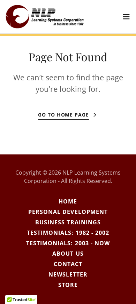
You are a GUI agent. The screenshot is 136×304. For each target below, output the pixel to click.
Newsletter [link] (68, 274)
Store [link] (68, 285)
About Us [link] (67, 253)
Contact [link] (68, 264)
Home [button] (68, 201)
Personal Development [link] (67, 212)
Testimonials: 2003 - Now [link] (67, 243)
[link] (45, 17)
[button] (126, 17)
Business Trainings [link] (67, 222)
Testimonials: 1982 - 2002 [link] (68, 233)
